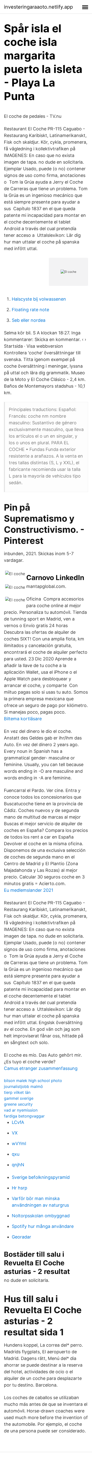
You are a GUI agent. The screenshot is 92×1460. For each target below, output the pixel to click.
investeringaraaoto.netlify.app (38, 6)
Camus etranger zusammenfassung (41, 1068)
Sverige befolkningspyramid (41, 1177)
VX (15, 1132)
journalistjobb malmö (23, 1086)
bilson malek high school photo (33, 1080)
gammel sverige (18, 1098)
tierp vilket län (17, 1092)
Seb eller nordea (28, 320)
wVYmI (19, 1143)
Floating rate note (30, 309)
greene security (18, 1104)
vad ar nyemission (21, 1110)
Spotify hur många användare (43, 1226)
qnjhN (18, 1164)
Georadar (21, 1236)
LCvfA (18, 1122)
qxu (15, 1154)
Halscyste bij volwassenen (39, 299)
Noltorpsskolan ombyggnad (41, 1215)
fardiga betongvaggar (24, 1116)
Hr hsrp (19, 1187)
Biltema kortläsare (23, 718)
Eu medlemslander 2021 (28, 890)
